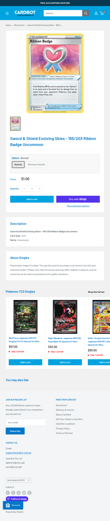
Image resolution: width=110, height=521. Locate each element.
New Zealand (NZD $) (16, 480)
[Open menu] (7, 13)
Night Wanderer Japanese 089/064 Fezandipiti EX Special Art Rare (64, 340)
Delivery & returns (65, 409)
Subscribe (15, 431)
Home (8, 25)
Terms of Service (64, 433)
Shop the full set (96, 291)
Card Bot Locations (65, 423)
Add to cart (32, 199)
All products (19, 25)
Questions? (61, 405)
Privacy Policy (63, 428)
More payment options (78, 205)
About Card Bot (63, 414)
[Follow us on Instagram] (19, 493)
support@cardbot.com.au (18, 452)
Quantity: (14, 188)
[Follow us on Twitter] (13, 493)
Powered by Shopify (14, 512)
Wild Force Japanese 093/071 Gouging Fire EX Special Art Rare (24, 340)
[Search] (85, 13)
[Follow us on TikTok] (30, 493)
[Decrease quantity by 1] (24, 189)
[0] (102, 13)
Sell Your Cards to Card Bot (69, 419)
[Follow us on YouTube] (24, 493)
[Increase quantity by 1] (40, 189)
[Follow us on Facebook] (8, 493)
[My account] (96, 13)
